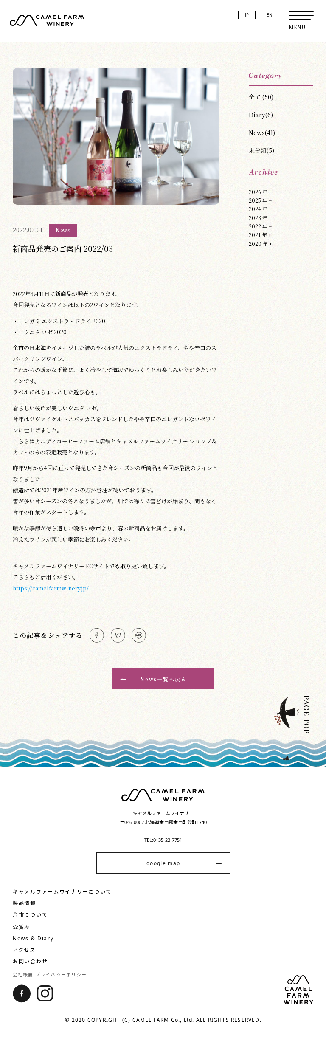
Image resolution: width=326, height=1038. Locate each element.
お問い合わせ (30, 961)
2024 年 (260, 208)
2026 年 (260, 191)
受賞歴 (21, 927)
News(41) (262, 132)
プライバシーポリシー (61, 974)
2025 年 (260, 200)
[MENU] (301, 15)
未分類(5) (261, 150)
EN (270, 15)
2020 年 (260, 243)
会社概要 (23, 974)
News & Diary (33, 938)
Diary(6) (261, 114)
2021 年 (260, 234)
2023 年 (260, 217)
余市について (30, 914)
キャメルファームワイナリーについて (62, 891)
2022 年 (260, 226)
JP (247, 15)
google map (163, 863)
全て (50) (261, 97)
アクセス (24, 949)
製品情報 (24, 903)
